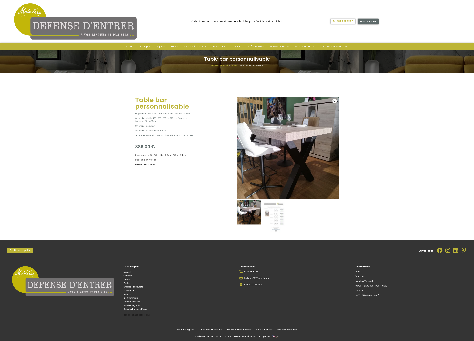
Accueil (130, 46)
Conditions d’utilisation (210, 329)
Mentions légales (185, 329)
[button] (334, 101)
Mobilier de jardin (304, 46)
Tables (174, 46)
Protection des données (239, 329)
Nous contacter (264, 329)
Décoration (219, 46)
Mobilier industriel (279, 46)
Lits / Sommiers (255, 46)
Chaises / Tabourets (195, 46)
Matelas (236, 46)
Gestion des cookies (287, 329)
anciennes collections (139, 314)
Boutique (224, 65)
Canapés (145, 46)
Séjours (161, 46)
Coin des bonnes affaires (334, 46)
